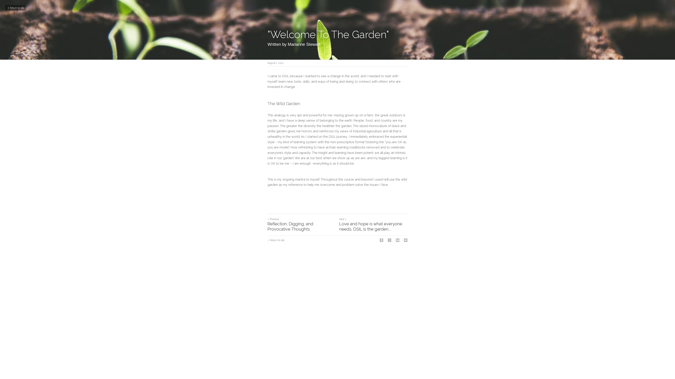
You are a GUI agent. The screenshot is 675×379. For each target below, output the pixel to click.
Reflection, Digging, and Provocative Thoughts (290, 226)
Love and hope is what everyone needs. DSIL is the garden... (370, 226)
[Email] (405, 240)
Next (341, 219)
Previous (274, 219)
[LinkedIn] (397, 240)
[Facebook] (381, 240)
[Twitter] (389, 240)
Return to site (17, 7)
